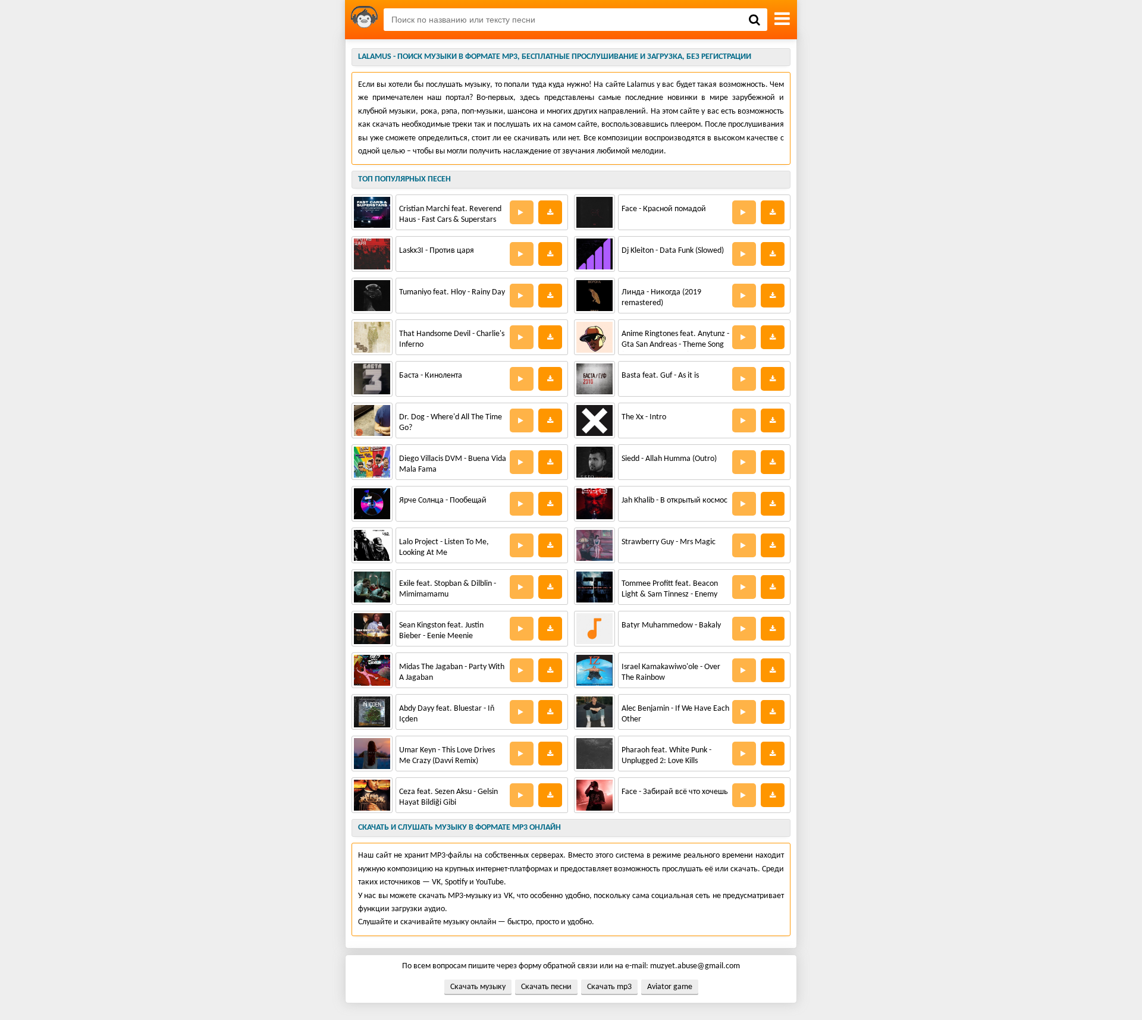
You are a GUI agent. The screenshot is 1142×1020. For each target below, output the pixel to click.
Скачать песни (546, 987)
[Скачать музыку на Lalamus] (364, 19)
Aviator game (669, 987)
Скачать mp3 (609, 987)
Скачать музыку (478, 987)
